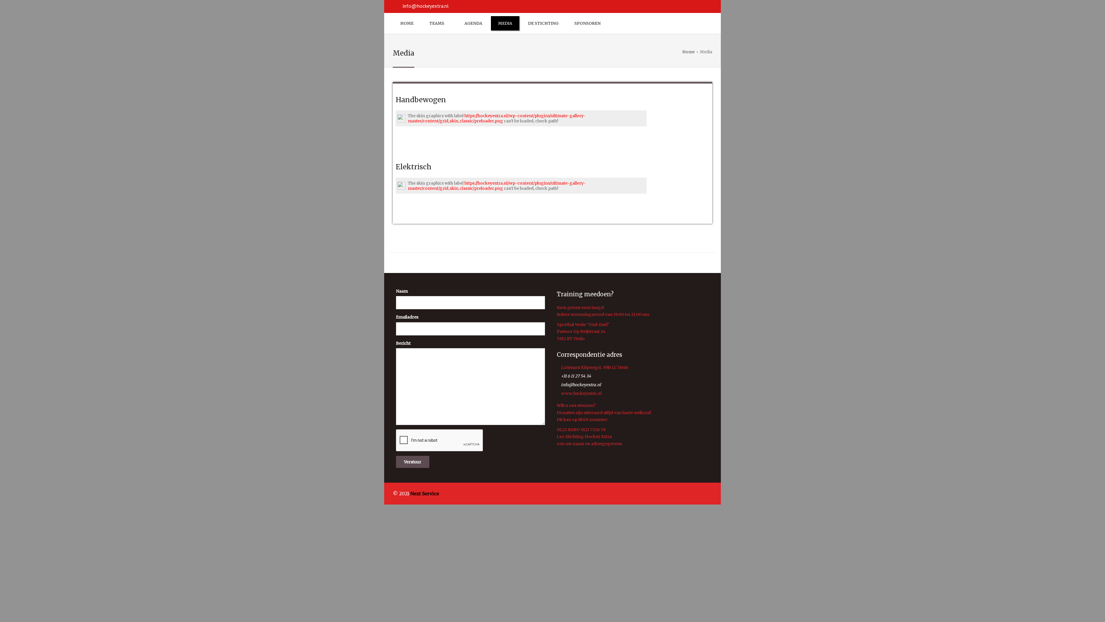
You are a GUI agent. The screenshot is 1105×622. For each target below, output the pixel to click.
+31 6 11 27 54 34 (576, 376)
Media (505, 23)
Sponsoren (587, 23)
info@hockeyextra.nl (426, 6)
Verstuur (412, 461)
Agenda (473, 23)
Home (407, 23)
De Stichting (543, 23)
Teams (436, 23)
